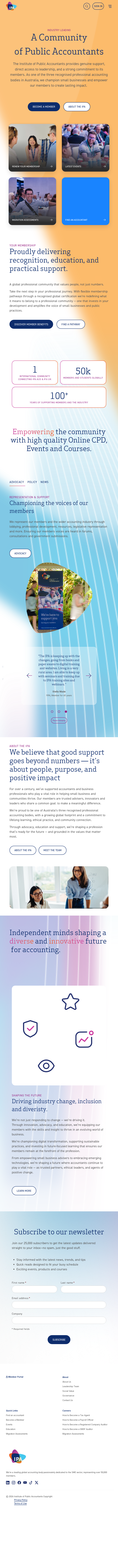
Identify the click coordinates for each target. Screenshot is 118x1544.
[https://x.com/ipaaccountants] (36, 1482)
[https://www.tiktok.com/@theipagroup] (31, 1482)
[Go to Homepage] (11, 6)
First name (19, 1282)
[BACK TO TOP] (6, 1537)
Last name (68, 1282)
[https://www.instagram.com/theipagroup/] (13, 1482)
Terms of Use (20, 1503)
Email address (21, 1298)
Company (17, 1313)
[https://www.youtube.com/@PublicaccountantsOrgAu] (25, 1482)
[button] (52, 711)
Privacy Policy (20, 1499)
